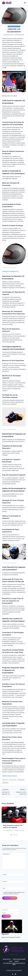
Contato (16, 961)
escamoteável (13, 780)
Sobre (10, 961)
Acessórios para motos (14, 26)
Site (4, 888)
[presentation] (14, 815)
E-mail (5, 881)
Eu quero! (6, 916)
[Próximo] (24, 820)
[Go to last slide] (4, 820)
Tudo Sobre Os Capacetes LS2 (6, 792)
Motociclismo (21, 780)
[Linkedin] (15, 974)
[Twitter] (12, 974)
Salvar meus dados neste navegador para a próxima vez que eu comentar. (14, 893)
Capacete (5, 780)
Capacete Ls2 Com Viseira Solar (21, 792)
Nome (5, 874)
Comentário (6, 854)
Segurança (5, 783)
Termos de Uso (7, 959)
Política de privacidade (19, 959)
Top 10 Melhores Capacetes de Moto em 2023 (14, 964)
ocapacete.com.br (9, 34)
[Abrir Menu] (24, 2)
